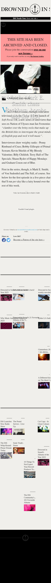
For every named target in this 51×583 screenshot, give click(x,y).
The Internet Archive (37, 56)
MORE (45, 401)
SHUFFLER (18, 566)
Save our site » (25, 18)
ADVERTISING (32, 554)
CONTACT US (19, 547)
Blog (46, 24)
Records (12, 24)
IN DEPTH (4, 558)
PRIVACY (30, 552)
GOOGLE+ (17, 559)
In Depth (24, 24)
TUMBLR (16, 568)
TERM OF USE (32, 549)
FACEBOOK (18, 562)
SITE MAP (4, 554)
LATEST (4, 280)
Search (45, 31)
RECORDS (4, 563)
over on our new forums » (32, 51)
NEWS (3, 556)
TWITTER (17, 564)
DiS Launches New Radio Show (6, 423)
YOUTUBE (17, 571)
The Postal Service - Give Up (18, 423)
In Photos (36, 24)
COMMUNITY (6, 579)
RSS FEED (17, 573)
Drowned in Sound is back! (23, 290)
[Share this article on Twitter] (8, 240)
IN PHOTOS (5, 561)
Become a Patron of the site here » (28, 239)
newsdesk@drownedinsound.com (27, 230)
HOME (3, 552)
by (12, 98)
